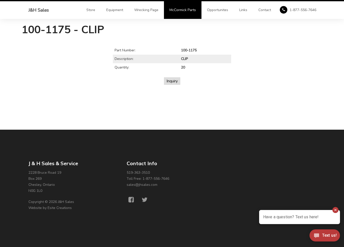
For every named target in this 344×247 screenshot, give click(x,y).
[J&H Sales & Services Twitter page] (144, 199)
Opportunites (217, 10)
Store (90, 10)
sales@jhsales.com (142, 184)
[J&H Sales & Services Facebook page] (131, 199)
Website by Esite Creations (50, 207)
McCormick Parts (182, 10)
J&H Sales (38, 10)
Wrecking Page (146, 10)
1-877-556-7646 (302, 10)
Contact (264, 10)
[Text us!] (324, 236)
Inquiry (172, 81)
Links (243, 10)
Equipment (114, 10)
